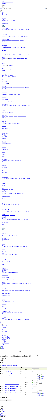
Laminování (3, 184)
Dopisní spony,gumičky (8, 76)
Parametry (1, 324)
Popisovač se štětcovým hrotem (7, 283)
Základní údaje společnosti (3, 414)
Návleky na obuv (4, 268)
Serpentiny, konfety (7, 319)
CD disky (3, 160)
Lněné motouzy (3, 226)
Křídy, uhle (13, 290)
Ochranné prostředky (4, 260)
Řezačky (3, 68)
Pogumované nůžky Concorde (9, 72)
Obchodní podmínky (2, 413)
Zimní (12, 254)
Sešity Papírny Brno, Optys (5, 275)
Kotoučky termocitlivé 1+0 (22, 29)
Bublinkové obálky (18, 54)
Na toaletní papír (9, 200)
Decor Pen (29, 283)
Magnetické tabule (14, 123)
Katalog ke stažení (4, 3)
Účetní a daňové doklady (9, 40)
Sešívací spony (3, 76)
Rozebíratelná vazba (4, 174)
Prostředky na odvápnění (5, 336)
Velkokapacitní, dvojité (10, 65)
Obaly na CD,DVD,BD (13, 160)
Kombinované (3, 254)
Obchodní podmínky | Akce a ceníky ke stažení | (7, 2)
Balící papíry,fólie (4, 218)
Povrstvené (6, 254)
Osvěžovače (3, 211)
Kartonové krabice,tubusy (5, 238)
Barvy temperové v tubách (21, 290)
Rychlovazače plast (9, 105)
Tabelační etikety (26, 36)
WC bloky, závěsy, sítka (22, 211)
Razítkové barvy (4, 189)
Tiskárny (7, 149)
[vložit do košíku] (34, 369)
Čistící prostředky (4, 166)
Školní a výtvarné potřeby (5, 269)
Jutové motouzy (7, 226)
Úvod (1, 322)
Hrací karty (3, 319)
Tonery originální (4, 141)
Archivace (3, 111)
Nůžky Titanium (15, 72)
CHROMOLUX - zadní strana (26, 178)
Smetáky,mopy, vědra (16, 211)
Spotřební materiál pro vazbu (5, 177)
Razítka (12, 189)
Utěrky (2, 167)
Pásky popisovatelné (25, 87)
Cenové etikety (18, 36)
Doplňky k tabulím (18, 123)
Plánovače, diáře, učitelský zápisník (6, 47)
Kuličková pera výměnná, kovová (21, 58)
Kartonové (18, 94)
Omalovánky (3, 300)
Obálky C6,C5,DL (4, 54)
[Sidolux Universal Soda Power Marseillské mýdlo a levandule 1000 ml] (8, 365)
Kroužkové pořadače (4, 93)
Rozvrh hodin (13, 312)
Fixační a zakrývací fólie (9, 219)
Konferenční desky (4, 130)
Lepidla (3, 79)
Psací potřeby (3, 57)
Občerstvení (3, 214)
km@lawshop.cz (3, 409)
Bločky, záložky (4, 50)
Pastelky (3, 290)
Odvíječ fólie (26, 219)
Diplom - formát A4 (9, 312)
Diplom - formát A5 (4, 312)
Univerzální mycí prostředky (19, 322)
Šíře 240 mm (6, 20)
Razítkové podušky (8, 189)
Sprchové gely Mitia (17, 204)
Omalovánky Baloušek (4, 301)
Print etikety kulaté (14, 36)
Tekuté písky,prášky (4, 332)
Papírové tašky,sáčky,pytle (5, 222)
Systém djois (3, 134)
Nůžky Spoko (26, 72)
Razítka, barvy (3, 188)
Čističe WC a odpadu (4, 331)
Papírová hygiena (4, 192)
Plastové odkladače (11, 116)
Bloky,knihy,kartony (4, 46)
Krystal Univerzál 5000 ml (8, 373)
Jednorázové (9, 254)
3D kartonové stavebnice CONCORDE (14, 319)
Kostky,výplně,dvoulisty (13, 47)
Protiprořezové (15, 254)
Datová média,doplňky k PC (5, 159)
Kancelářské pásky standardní (5, 87)
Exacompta (8, 130)
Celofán (3, 235)
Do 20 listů (3, 65)
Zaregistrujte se (8, 4)
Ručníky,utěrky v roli (15, 193)
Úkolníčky (21, 312)
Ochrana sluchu (11, 261)
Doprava (21, 40)
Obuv (2, 267)
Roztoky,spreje (5, 167)
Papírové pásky (21, 87)
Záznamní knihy (18, 47)
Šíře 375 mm (10, 20)
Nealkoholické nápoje (12, 215)
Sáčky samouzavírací (6, 235)
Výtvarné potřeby (4, 289)
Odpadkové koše (12, 211)
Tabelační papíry (4, 19)
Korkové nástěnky (9, 123)
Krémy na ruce (12, 204)
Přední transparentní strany (13, 178)
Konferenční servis (4, 126)
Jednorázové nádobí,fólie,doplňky (6, 196)
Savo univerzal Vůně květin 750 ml (9, 375)
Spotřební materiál (4, 149)
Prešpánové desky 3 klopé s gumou (16, 105)
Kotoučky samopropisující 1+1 (14, 29)
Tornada (3, 283)
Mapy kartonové (28, 105)
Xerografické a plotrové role (5, 23)
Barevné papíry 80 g (4, 279)
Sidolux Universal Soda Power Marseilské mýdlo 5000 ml (12, 386)
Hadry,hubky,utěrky (7, 211)
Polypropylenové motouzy (13, 226)
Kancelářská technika (4, 135)
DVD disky (5, 160)
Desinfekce (3, 333)
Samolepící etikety (4, 35)
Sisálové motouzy (18, 226)
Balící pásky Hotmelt (25, 246)
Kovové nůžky (3, 72)
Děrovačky (3, 64)
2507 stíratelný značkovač (15, 283)
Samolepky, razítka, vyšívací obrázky (23, 319)
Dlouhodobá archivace (11, 112)
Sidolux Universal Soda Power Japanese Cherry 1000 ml (12, 392)
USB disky (9, 160)
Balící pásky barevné (11, 246)
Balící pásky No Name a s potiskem (18, 246)
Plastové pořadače (4, 94)
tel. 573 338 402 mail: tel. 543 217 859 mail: (2, 409)
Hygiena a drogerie (4, 190)
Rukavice (3, 253)
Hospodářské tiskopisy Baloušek (5, 39)
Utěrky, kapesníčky (4, 193)
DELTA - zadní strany (19, 178)
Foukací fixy (9, 290)
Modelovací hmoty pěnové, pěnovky (6, 293)
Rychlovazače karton (23, 105)
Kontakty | (3, 1)
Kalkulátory (3, 152)
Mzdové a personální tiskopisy (15, 40)
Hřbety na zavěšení (8, 178)
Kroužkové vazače (9, 174)
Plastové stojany (16, 116)
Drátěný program (24, 116)
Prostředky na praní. (4, 339)
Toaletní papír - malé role (21, 193)
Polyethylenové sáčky (16, 235)
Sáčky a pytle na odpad (28, 211)
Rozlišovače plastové (4, 101)
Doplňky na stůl (20, 116)
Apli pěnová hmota (4, 294)
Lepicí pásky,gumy (4, 86)
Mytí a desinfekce (9, 322)
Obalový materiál (4, 216)
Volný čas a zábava (4, 318)
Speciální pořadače (4, 97)
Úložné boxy (7, 116)
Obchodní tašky (8, 54)
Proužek (5, 156)
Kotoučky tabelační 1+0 (8, 29)
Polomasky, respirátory (4, 261)
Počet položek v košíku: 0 (3, 11)
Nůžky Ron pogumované (20, 72)
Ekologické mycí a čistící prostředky (6, 338)
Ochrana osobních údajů (3, 415)
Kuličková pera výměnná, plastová (13, 58)
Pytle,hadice (12, 235)
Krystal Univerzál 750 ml (8, 371)
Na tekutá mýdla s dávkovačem (14, 200)
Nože (24, 72)
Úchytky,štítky (13, 101)
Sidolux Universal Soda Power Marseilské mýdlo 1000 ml (12, 384)
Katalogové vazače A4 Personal (13, 94)
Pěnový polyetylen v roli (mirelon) (16, 219)
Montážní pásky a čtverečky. (12, 87)
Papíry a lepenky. (4, 219)
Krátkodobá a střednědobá (5, 112)
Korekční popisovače (24, 283)
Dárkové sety (26, 58)
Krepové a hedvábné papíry (14, 279)
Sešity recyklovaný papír (4, 272)
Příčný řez (3, 156)
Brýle (8, 261)
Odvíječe (3, 246)
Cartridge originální (4, 137)
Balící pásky (3, 245)
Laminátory (4, 185)
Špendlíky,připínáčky (14, 76)
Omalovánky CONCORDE (10, 301)
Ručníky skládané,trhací (9, 193)
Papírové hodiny (17, 312)
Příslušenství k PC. (18, 160)
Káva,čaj (3, 215)
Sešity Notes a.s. (4, 271)
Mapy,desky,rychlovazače (5, 104)
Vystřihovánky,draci (4, 304)
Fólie (2, 185)
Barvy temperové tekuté (27, 290)
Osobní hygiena (3, 203)
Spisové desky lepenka (4, 105)
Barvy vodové (16, 290)
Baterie (2, 170)
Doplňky (8, 156)
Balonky (29, 319)
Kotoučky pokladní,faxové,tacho (5, 28)
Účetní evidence (4, 40)
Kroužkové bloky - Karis (23, 47)
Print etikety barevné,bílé (5, 36)
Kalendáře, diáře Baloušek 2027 (5, 343)
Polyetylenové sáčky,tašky (5, 234)
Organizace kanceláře (4, 115)
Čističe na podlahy (4, 335)
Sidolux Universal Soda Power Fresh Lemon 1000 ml (11, 388)
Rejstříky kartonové (9, 101)
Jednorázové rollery (6, 83)
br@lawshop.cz (3, 411)
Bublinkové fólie (23, 219)
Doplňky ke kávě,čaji (6, 215)
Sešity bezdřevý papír (10, 272)
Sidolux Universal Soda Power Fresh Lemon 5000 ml (11, 390)
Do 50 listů (6, 65)
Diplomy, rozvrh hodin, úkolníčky (6, 311)
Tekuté (2, 83)
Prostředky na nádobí (4, 330)
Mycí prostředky (14, 322)
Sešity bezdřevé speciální (16, 272)
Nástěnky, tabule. (4, 122)
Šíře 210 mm (3, 20)
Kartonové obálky (22, 54)
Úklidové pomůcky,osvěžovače (5, 210)
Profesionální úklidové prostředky (6, 337)
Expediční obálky (27, 54)
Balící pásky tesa (6, 246)
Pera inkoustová (20, 283)
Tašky (10, 235)
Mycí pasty (9, 204)
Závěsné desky (3, 116)
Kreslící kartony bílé (20, 279)
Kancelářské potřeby (4, 325)
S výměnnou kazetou (11, 83)
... (28, 36)
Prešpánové (7, 94)
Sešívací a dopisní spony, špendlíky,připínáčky (7, 75)
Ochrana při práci (4, 251)
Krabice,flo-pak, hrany (6, 239)
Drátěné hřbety (3, 178)
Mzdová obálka (13, 20)
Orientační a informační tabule (5, 133)
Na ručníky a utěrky (4, 200)
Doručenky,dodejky (13, 54)
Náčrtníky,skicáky (9, 279)
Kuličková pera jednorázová (5, 58)
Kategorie (1, 323)
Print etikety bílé (10, 36)
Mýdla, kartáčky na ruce (4, 204)
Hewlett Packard (4, 138)
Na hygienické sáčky (21, 200)
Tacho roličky (27, 29)
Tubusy (2, 239)
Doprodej (3, 344)
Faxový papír (3, 29)
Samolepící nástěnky (4, 123)
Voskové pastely (6, 290)
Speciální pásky (3, 249)
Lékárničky (3, 264)
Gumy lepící (17, 87)
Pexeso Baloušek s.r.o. (4, 308)
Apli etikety (22, 36)
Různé (23, 40)
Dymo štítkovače (4, 148)
